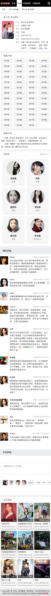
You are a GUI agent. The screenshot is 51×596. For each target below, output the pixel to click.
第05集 (6, 66)
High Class (39, 552)
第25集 (6, 93)
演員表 (7, 154)
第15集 (31, 77)
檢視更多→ (45, 154)
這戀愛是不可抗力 (25, 524)
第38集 (19, 109)
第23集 (31, 88)
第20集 (44, 82)
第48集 (44, 120)
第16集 (44, 77)
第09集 (6, 71)
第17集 (6, 82)
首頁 (14, 3)
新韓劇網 (21, 591)
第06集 (19, 66)
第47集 (31, 120)
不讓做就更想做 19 (8, 552)
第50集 (19, 125)
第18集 (19, 82)
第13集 (6, 77)
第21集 (6, 88)
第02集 (19, 61)
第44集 (44, 114)
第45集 (6, 120)
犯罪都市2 (22, 552)
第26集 (19, 93)
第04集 (44, 61)
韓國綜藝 (36, 3)
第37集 (6, 109)
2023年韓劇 (14, 9)
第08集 (44, 66)
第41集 (6, 114)
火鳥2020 (5, 524)
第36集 (44, 104)
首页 (3, 9)
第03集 (31, 61)
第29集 (6, 98)
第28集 (44, 93)
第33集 (6, 104)
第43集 (31, 114)
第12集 (44, 71)
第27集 (31, 93)
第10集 (19, 71)
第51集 (31, 125)
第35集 (31, 104)
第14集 (19, 77)
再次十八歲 (5, 580)
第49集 (6, 125)
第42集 (19, 114)
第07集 (31, 66)
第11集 (31, 71)
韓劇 (19, 3)
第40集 (44, 109)
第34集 (19, 104)
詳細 (45, 48)
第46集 (19, 120)
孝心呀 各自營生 (28, 9)
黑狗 (36, 580)
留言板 (46, 593)
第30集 (19, 98)
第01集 (6, 61)
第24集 (44, 88)
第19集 (31, 82)
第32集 (44, 98)
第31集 (31, 98)
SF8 (19, 580)
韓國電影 (27, 3)
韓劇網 (5, 3)
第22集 (19, 88)
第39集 (31, 109)
